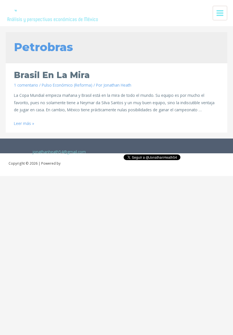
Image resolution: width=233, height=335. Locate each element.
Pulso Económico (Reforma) (67, 85)
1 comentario (26, 85)
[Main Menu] (220, 13)
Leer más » (24, 123)
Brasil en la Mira (52, 75)
